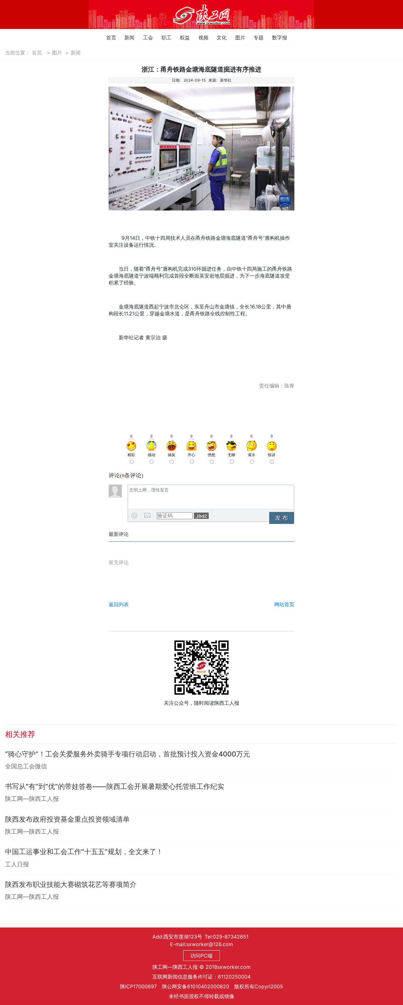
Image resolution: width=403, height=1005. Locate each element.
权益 (181, 37)
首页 (108, 37)
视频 (200, 37)
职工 (163, 37)
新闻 (126, 37)
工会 (144, 37)
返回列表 (119, 604)
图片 (237, 37)
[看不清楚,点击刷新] (201, 516)
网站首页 (284, 604)
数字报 (273, 37)
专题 (255, 37)
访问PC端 (201, 955)
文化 (218, 37)
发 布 (281, 518)
